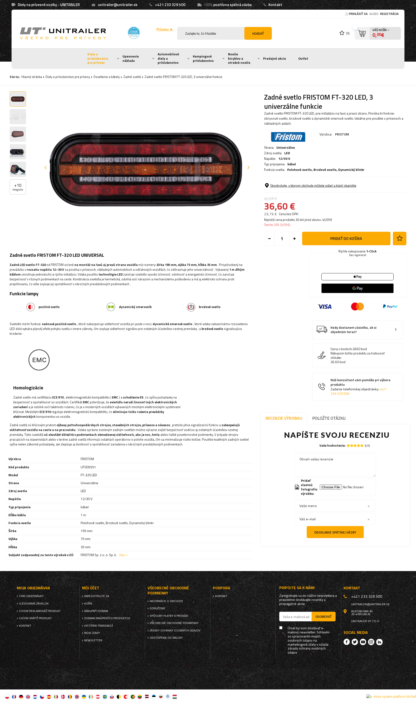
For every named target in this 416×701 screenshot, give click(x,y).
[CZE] (42, 696)
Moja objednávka (33, 588)
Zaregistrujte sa (96, 596)
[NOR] (76, 696)
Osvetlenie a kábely (106, 76)
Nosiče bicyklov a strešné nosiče (239, 58)
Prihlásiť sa (358, 13)
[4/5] (358, 445)
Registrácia (389, 13)
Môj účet (90, 588)
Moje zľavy (92, 632)
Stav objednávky (31, 596)
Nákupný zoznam (96, 611)
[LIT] (139, 696)
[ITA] (55, 696)
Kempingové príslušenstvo (203, 58)
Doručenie (157, 608)
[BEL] (118, 696)
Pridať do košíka (346, 238)
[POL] (7, 696)
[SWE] (104, 696)
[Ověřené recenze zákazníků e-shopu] (134, 33)
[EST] (153, 696)
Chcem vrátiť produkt (35, 618)
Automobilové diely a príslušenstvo (168, 58)
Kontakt (275, 4)
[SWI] (125, 696)
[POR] (132, 696)
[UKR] (83, 696)
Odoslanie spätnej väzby (335, 532)
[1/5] (348, 445)
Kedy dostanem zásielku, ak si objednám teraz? (354, 329)
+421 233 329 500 (170, 4)
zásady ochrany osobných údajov (307, 650)
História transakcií (98, 625)
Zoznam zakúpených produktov (107, 618)
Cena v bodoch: (342, 349)
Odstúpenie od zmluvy (166, 637)
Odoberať (323, 616)
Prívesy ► (165, 29)
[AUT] (97, 696)
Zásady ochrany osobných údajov (175, 630)
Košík (88, 603)
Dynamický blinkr (351, 169)
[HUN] (174, 696)
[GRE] (167, 696)
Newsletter (93, 640)
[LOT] (146, 696)
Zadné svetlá (132, 76)
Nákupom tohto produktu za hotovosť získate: (358, 355)
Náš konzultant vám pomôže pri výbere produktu (360, 387)
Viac (122, 554)
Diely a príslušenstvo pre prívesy (97, 58)
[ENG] (28, 696)
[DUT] (35, 696)
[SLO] (111, 696)
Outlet (303, 58)
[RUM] (69, 696)
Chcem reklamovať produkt (40, 611)
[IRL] (90, 696)
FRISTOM (342, 134)
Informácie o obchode (166, 601)
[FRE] (14, 696)
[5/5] (362, 445)
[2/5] (351, 445)
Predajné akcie (274, 58)
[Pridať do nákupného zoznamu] (399, 238)
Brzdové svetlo (325, 169)
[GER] (21, 696)
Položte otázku (328, 418)
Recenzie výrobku (284, 418)
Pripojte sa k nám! (297, 587)
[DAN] (62, 696)
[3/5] (355, 445)
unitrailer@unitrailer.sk (117, 4)
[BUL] (160, 696)
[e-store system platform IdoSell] (391, 696)
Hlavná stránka (31, 76)
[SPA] (49, 696)
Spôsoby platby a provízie (169, 615)
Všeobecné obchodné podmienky (174, 623)
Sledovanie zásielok (34, 603)
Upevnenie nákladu (131, 58)
